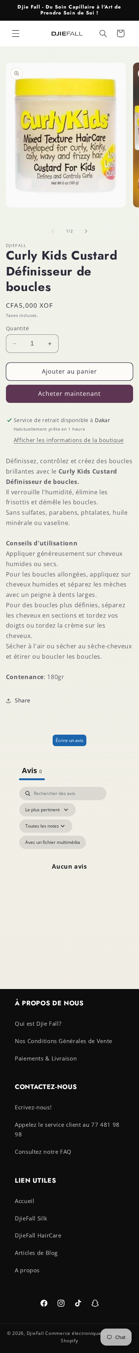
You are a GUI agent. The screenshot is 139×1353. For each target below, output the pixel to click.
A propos (27, 1270)
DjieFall (35, 1333)
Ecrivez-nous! (33, 1107)
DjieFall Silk (31, 1218)
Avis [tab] (32, 770)
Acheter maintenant (69, 394)
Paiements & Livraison (46, 1058)
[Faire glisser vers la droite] (86, 231)
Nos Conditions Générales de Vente (63, 1041)
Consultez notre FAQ (43, 1151)
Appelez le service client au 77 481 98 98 (67, 1129)
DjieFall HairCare (38, 1235)
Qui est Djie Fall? (38, 1023)
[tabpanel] (69, 866)
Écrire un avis (69, 740)
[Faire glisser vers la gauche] (52, 231)
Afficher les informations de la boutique (69, 440)
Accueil (24, 1201)
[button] (15, 33)
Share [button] (22, 700)
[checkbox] (52, 842)
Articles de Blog (36, 1252)
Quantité (17, 328)
